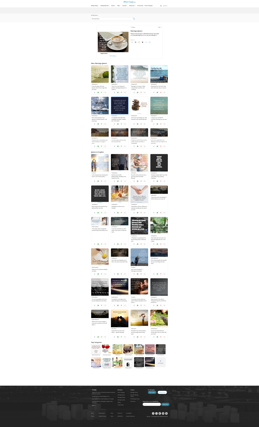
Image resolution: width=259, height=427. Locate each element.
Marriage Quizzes (121, 397)
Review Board (102, 413)
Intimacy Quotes (128, 354)
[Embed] (146, 42)
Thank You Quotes (95, 226)
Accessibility (129, 413)
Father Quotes (133, 172)
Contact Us (119, 413)
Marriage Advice (121, 394)
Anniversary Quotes (107, 354)
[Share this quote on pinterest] (139, 42)
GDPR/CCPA (120, 416)
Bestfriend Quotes (115, 297)
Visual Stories (120, 404)
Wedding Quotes (96, 367)
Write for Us (162, 392)
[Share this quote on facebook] (132, 42)
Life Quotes (117, 354)
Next (159, 27)
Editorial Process (102, 416)
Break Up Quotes (95, 297)
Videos (119, 402)
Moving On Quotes (150, 354)
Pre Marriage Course (135, 398)
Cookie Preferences (130, 416)
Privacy (92, 416)
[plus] (150, 42)
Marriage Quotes (136, 31)
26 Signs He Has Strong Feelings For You (101, 396)
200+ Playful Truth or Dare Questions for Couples (103, 398)
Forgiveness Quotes (107, 367)
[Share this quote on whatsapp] (136, 42)
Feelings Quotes (153, 195)
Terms (112, 416)
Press (112, 413)
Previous (133, 27)
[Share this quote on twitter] (143, 42)
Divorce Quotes (160, 354)
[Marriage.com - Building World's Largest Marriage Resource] (129, 3)
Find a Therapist (121, 392)
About (92, 413)
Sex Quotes (94, 172)
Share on (133, 40)
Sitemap (148, 416)
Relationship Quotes (154, 258)
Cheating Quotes (114, 172)
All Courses (133, 401)
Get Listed (152, 392)
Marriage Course (134, 392)
